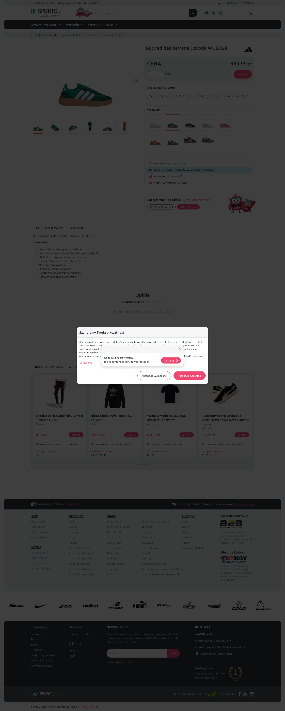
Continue (169, 360)
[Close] (179, 348)
